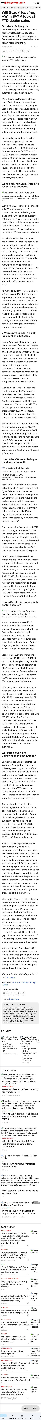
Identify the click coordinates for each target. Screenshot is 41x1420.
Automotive (11, 8)
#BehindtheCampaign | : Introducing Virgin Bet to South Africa (18, 1144)
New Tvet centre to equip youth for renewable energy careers (15, 1311)
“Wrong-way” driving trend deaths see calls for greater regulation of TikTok (20, 1116)
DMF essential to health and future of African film (20, 1192)
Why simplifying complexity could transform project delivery (14, 1283)
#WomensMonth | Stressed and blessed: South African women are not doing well (14, 1255)
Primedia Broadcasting (9, 1217)
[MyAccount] (38, 2)
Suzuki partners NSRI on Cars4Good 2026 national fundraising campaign (29, 1054)
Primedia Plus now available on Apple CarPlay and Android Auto (19, 1212)
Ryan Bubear (8, 46)
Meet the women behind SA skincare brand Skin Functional (15, 1378)
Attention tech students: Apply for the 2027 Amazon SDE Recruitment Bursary (15, 1298)
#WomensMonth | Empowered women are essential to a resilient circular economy (15, 1365)
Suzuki (15, 982)
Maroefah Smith (6, 1246)
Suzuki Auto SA (25, 982)
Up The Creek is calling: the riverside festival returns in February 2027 (13, 1339)
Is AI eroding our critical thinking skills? (12, 1352)
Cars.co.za (10, 977)
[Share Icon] (28, 1246)
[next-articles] (38, 1040)
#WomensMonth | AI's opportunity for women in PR (20, 1090)
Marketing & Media (24, 8)
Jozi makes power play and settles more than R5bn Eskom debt (15, 1324)
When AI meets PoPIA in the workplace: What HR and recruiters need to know (14, 1392)
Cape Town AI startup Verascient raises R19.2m (19, 1165)
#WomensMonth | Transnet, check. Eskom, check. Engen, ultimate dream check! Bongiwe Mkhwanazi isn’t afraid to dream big (15, 1238)
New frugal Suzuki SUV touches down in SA (10, 1047)
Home (3, 8)
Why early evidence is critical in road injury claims (14, 1269)
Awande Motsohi (7, 1095)
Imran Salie (6, 1054)
